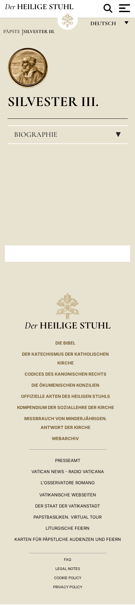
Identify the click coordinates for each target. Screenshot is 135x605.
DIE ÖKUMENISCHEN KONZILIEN (65, 385)
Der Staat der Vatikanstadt (67, 505)
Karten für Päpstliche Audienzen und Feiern (67, 539)
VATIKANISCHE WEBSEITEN (67, 494)
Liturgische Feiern (67, 528)
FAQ (67, 559)
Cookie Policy (67, 578)
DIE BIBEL (65, 343)
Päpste (12, 31)
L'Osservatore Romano (68, 482)
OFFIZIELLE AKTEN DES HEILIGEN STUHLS (65, 396)
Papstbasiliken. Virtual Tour (67, 517)
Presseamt (67, 460)
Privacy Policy (67, 587)
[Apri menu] (123, 8)
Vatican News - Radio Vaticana (67, 471)
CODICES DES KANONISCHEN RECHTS (65, 374)
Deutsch (105, 25)
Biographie (69, 134)
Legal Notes (67, 568)
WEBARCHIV (65, 438)
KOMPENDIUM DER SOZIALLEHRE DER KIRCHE (65, 407)
